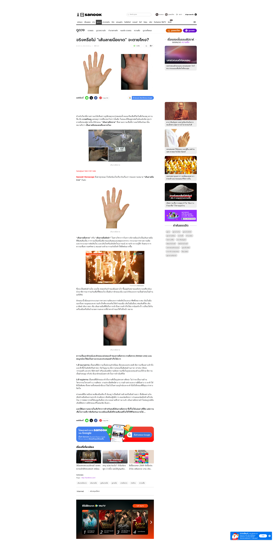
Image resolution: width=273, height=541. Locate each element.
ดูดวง (99, 22)
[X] (91, 98)
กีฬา (113, 22)
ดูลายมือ (114, 483)
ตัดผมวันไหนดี (171, 244)
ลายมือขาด (123, 483)
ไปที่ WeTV (140, 506)
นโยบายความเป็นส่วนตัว (245, 538)
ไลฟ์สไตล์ (127, 22)
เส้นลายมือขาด (82, 483)
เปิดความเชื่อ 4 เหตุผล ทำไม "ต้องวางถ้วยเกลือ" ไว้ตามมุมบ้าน (180, 204)
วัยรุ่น (145, 22)
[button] (128, 14)
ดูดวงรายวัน (176, 232)
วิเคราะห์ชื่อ (170, 240)
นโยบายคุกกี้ (255, 538)
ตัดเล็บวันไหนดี (182, 244)
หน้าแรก (80, 22)
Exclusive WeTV (160, 22)
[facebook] (95, 98)
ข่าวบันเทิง (106, 22)
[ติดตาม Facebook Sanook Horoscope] (181, 215)
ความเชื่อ (142, 483)
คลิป (150, 22)
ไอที (140, 22)
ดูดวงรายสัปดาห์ (171, 255)
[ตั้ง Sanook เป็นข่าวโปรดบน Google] (115, 433)
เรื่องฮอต (87, 22)
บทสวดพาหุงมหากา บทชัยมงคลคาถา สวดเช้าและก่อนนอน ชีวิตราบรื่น (180, 177)
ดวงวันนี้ (180, 236)
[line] (87, 98)
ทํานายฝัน (189, 236)
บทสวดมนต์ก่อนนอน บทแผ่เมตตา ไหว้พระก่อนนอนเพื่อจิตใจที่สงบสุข (180, 67)
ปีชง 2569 (185, 251)
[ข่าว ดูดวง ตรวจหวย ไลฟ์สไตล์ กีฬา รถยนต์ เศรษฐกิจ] (89, 15)
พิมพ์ (97, 46)
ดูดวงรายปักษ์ (187, 232)
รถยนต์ (134, 22)
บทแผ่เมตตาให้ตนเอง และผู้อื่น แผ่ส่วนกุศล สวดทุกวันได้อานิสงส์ (180, 150)
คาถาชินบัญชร (181, 240)
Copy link (105, 98)
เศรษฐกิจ (119, 22)
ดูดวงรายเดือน (171, 236)
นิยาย (169, 22)
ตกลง (263, 535)
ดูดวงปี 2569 (186, 248)
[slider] (106, 281)
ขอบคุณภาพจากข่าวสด (86, 170)
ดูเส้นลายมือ (104, 483)
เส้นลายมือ (93, 483)
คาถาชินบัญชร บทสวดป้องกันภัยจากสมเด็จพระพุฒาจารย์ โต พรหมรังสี (180, 123)
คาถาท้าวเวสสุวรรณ (173, 251)
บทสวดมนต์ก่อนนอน (173, 248)
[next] (151, 522)
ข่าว (93, 22)
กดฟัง (138, 46)
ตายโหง (133, 483)
